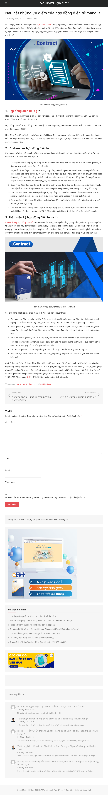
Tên (7, 458)
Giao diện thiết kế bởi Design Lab (78, 790)
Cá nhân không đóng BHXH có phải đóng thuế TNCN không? (57, 718)
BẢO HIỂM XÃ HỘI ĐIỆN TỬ (54, 3)
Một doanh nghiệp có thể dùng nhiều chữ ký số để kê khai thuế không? (41, 620)
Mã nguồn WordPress (54, 790)
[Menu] (6, 3)
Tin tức (19, 384)
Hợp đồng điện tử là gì (23, 111)
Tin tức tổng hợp (28, 384)
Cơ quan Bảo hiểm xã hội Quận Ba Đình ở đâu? (61, 706)
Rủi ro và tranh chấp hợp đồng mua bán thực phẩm (32, 624)
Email (8, 470)
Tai (19, 718)
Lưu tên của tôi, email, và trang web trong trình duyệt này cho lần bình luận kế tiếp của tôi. (45, 497)
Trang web (10, 482)
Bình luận (10, 422)
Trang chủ (12, 519)
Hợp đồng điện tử (16, 694)
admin (29, 18)
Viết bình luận (45, 384)
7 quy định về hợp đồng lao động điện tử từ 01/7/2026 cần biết (38, 642)
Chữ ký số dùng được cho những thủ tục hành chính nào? (35, 633)
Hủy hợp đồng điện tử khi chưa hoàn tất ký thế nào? (33, 616)
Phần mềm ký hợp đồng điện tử (19, 222)
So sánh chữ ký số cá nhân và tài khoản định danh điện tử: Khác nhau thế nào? (44, 629)
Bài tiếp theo (77, 394)
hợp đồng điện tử (44, 24)
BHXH (29, 377)
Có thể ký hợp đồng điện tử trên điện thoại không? (32, 637)
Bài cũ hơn (31, 396)
